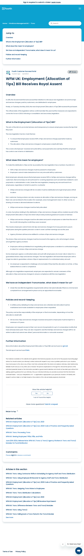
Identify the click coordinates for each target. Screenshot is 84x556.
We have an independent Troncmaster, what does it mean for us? (31, 50)
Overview (9, 37)
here (27, 350)
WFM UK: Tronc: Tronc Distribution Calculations (23, 493)
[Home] (7, 8)
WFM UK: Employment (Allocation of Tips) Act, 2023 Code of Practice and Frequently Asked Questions (40, 483)
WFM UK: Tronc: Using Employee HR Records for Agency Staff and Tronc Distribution (37, 478)
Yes (36, 393)
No (48, 393)
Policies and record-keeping (16, 54)
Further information (13, 59)
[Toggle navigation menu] (80, 8)
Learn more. (56, 2)
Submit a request (51, 404)
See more (9, 517)
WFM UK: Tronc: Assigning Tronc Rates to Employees (25, 488)
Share (73, 72)
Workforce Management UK (19, 23)
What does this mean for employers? (20, 46)
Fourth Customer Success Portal (24, 71)
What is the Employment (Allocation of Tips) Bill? (24, 42)
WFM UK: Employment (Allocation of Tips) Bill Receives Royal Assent (31, 501)
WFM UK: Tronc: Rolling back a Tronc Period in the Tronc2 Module (30, 514)
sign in (13, 455)
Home (5, 23)
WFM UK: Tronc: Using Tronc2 (16, 510)
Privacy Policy (21, 551)
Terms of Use (8, 551)
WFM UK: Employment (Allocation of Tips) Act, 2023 (25, 422)
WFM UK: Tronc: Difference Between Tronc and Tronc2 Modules (29, 505)
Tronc (33, 23)
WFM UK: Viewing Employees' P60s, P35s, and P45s (24, 436)
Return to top (11, 411)
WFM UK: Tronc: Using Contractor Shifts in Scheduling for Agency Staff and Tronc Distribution (40, 474)
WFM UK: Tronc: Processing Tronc (18, 432)
